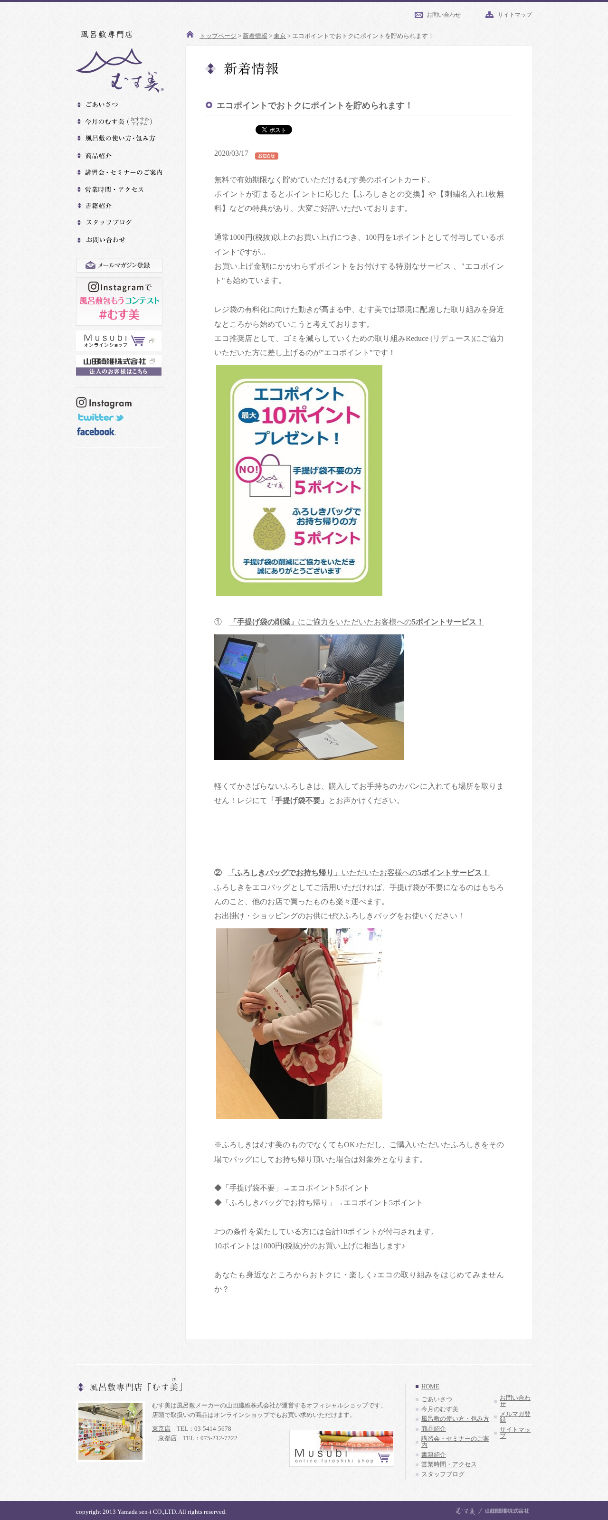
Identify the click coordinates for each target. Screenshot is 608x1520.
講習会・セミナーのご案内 (455, 1441)
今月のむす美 (439, 1409)
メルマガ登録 (515, 1417)
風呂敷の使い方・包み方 (455, 1419)
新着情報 (255, 36)
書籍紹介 (433, 1455)
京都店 (167, 1438)
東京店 (161, 1428)
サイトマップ (515, 15)
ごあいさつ (436, 1399)
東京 (280, 36)
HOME (430, 1386)
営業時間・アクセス (449, 1464)
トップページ (218, 36)
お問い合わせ (444, 15)
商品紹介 (433, 1429)
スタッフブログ (443, 1474)
